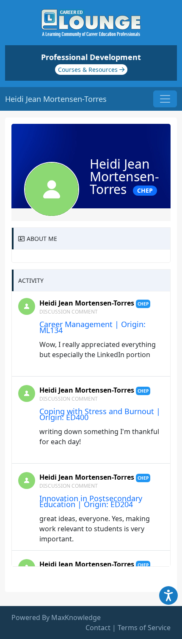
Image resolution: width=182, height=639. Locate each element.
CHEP (145, 190)
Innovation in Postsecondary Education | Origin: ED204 (90, 501)
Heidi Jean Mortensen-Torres (86, 303)
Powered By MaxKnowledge (56, 617)
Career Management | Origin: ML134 (92, 327)
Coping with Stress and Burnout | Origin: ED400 (99, 414)
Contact (97, 627)
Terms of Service (144, 627)
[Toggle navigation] (165, 98)
